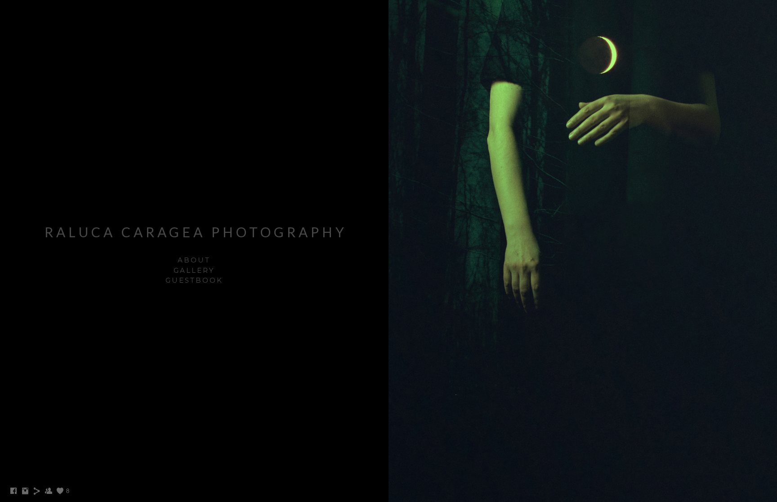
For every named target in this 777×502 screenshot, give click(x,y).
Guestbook (194, 280)
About (194, 260)
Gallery (194, 270)
